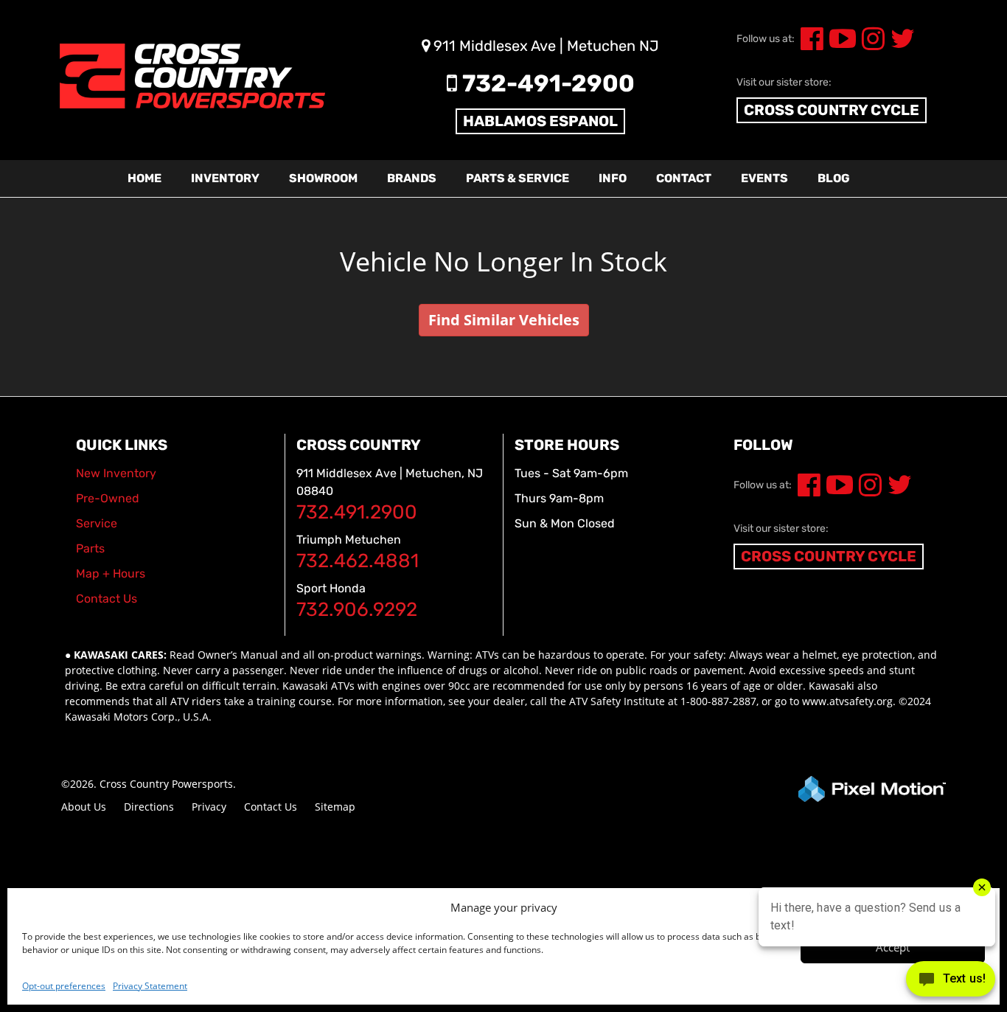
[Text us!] (950, 982)
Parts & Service (517, 178)
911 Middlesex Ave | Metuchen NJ (544, 46)
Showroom (323, 178)
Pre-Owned (107, 498)
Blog (834, 178)
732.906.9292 (356, 609)
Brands (411, 178)
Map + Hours (110, 573)
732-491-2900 (546, 83)
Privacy (209, 807)
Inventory (225, 178)
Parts (90, 548)
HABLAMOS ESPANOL (540, 121)
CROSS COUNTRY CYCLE (831, 110)
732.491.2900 (356, 512)
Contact (683, 178)
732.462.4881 (357, 561)
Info (613, 178)
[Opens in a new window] (809, 44)
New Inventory (116, 473)
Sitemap (335, 807)
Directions (149, 807)
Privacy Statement (150, 986)
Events (764, 178)
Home (144, 178)
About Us (83, 807)
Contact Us (270, 807)
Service (96, 523)
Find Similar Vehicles (503, 320)
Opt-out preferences (63, 986)
